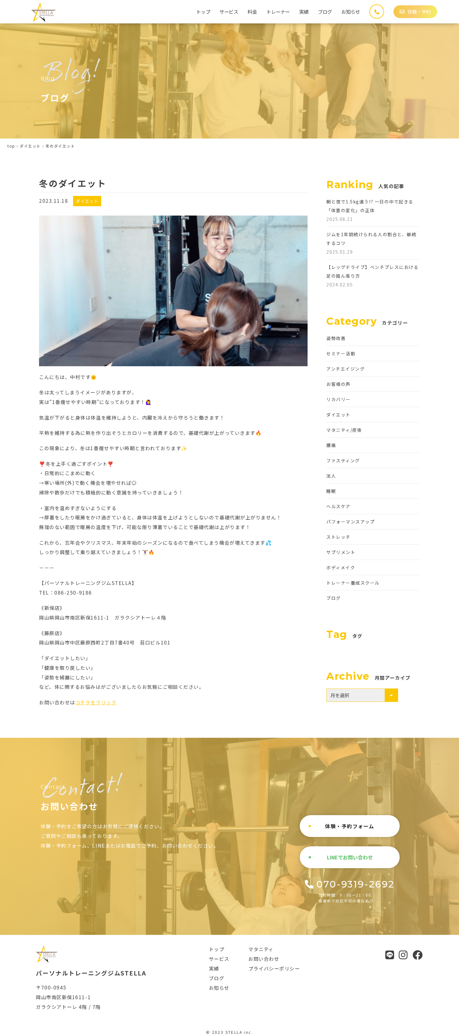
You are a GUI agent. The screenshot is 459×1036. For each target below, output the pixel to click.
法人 (331, 476)
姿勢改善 (336, 338)
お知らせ (350, 11)
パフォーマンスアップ (350, 521)
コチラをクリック (95, 702)
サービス (229, 11)
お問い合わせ (263, 958)
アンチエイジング (345, 369)
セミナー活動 (340, 353)
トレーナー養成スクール (353, 583)
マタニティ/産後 (344, 430)
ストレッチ (338, 537)
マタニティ (261, 949)
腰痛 (331, 445)
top (11, 145)
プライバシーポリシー (274, 968)
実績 (303, 11)
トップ (203, 11)
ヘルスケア (338, 506)
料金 (252, 11)
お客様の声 (338, 384)
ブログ (325, 11)
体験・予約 (419, 11)
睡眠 (331, 491)
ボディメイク (340, 567)
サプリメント (340, 552)
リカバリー (338, 399)
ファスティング (343, 460)
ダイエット (30, 145)
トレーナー (278, 11)
